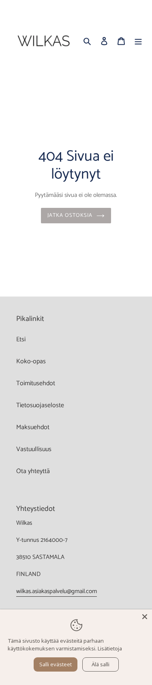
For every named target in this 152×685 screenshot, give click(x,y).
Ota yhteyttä (33, 471)
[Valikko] (138, 41)
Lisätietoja (110, 648)
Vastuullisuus (33, 449)
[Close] (145, 617)
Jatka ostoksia (70, 215)
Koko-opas (31, 361)
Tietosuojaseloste (40, 405)
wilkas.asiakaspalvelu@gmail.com (56, 591)
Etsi (21, 339)
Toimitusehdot (35, 383)
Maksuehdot (32, 427)
